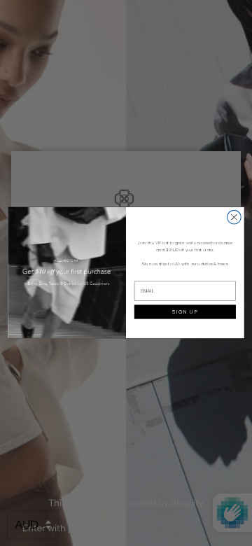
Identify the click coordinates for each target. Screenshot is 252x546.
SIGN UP (185, 312)
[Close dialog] (234, 218)
